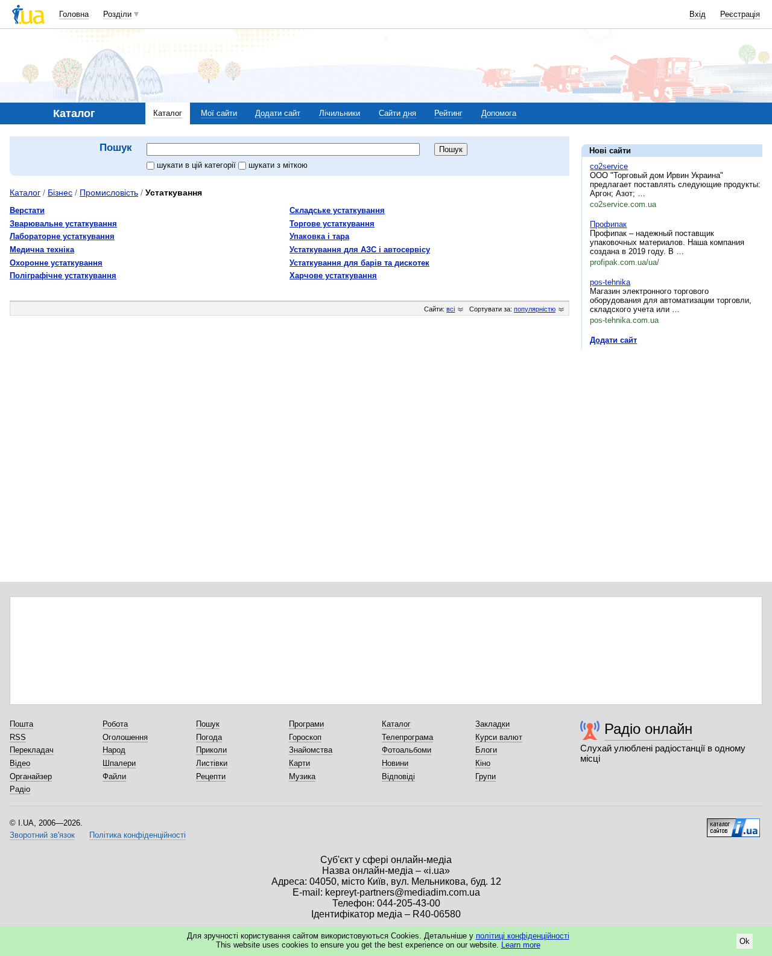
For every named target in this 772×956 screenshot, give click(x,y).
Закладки (492, 723)
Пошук (208, 723)
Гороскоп (305, 737)
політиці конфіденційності (522, 935)
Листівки (211, 763)
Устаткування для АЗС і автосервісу (360, 249)
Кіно (482, 763)
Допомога (498, 113)
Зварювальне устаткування (63, 223)
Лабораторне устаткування (62, 236)
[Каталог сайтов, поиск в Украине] (733, 823)
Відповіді (398, 776)
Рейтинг (448, 113)
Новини (395, 763)
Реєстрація (740, 14)
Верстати (27, 210)
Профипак (608, 224)
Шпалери (119, 763)
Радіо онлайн (648, 729)
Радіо (20, 789)
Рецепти (211, 776)
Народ (114, 749)
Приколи (211, 749)
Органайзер (31, 776)
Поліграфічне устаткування (63, 275)
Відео (20, 763)
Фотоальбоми (406, 749)
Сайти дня (397, 113)
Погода (209, 737)
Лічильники (339, 113)
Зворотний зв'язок (42, 835)
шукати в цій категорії (197, 165)
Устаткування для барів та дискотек (359, 262)
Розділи (117, 14)
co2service (609, 166)
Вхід (697, 14)
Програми (306, 723)
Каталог (167, 113)
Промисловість (109, 192)
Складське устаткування (337, 210)
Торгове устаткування (332, 223)
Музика (302, 776)
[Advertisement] (671, 432)
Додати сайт (277, 113)
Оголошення (125, 737)
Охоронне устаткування (56, 262)
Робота (115, 723)
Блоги (486, 749)
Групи (485, 776)
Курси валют (498, 737)
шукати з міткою (278, 165)
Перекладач (32, 749)
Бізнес (60, 192)
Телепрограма (407, 737)
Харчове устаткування (333, 275)
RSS (18, 737)
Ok (744, 941)
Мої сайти (219, 113)
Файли (114, 776)
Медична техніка (42, 249)
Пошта (21, 723)
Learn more (520, 944)
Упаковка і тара (319, 236)
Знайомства (310, 749)
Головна (74, 14)
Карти (299, 763)
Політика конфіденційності (137, 835)
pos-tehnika (610, 282)
